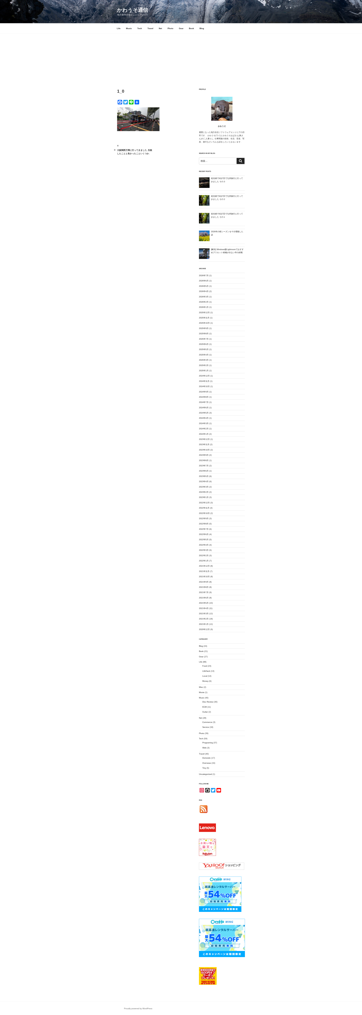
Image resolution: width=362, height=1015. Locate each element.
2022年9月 (204, 518)
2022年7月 (204, 529)
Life (118, 28)
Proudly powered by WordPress (138, 1008)
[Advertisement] (181, 54)
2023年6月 (204, 471)
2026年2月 (204, 302)
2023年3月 (204, 487)
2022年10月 (204, 513)
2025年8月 (204, 333)
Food (204, 666)
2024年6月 (204, 407)
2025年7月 (204, 339)
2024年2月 (204, 428)
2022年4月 (204, 545)
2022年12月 (204, 502)
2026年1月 (204, 307)
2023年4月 (204, 481)
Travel (150, 28)
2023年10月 (204, 450)
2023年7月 (204, 465)
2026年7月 (204, 275)
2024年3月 (204, 423)
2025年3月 (204, 360)
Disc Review (207, 702)
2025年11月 (204, 318)
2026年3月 (204, 297)
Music (129, 28)
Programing (207, 743)
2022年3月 (204, 550)
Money (205, 681)
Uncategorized (205, 774)
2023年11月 (204, 444)
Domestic (206, 758)
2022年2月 (204, 555)
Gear (181, 28)
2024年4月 (204, 418)
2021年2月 (204, 619)
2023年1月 (204, 497)
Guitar (205, 712)
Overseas (206, 763)
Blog (202, 28)
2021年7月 (204, 592)
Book (191, 28)
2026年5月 (204, 286)
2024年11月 (204, 381)
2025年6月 (204, 344)
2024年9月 (204, 392)
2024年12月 (204, 376)
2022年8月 (204, 524)
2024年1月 (204, 434)
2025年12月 (204, 312)
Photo (170, 28)
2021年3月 (204, 613)
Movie (201, 692)
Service (205, 727)
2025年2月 (204, 365)
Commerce (207, 722)
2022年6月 (204, 534)
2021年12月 (204, 566)
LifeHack (206, 671)
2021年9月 (204, 582)
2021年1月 (204, 624)
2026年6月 (204, 281)
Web (204, 748)
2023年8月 (204, 460)
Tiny (204, 768)
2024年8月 (204, 397)
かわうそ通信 (132, 10)
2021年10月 (204, 576)
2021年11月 (204, 571)
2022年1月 (204, 561)
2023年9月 (204, 455)
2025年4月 (204, 355)
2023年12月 (204, 439)
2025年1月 (204, 370)
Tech (139, 28)
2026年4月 (204, 291)
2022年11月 (204, 508)
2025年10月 (204, 323)
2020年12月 (204, 629)
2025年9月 (204, 328)
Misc (201, 687)
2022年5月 (204, 539)
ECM (204, 707)
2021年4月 (204, 608)
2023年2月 (204, 492)
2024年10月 (204, 386)
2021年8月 (204, 587)
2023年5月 (204, 476)
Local (204, 676)
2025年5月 (204, 349)
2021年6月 (204, 598)
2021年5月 (204, 603)
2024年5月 (204, 413)
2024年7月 (204, 402)
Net (160, 28)
